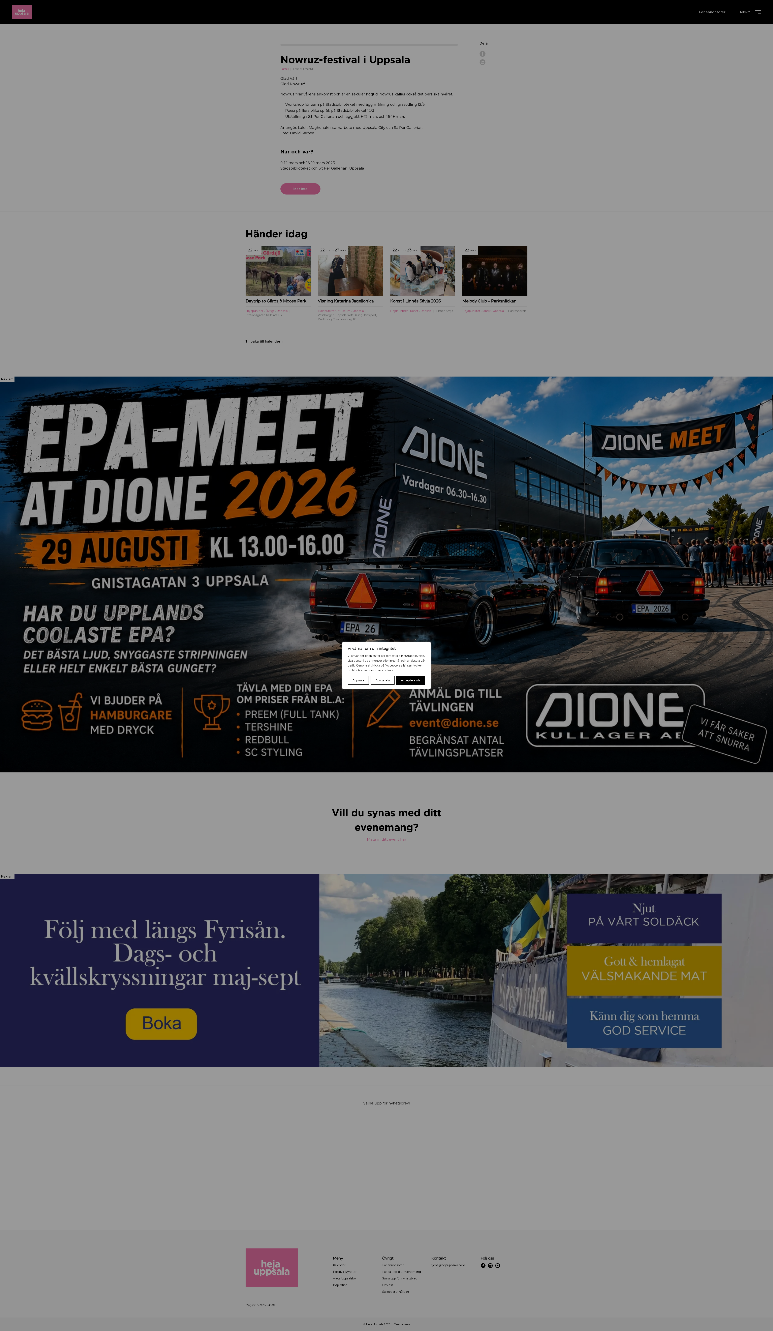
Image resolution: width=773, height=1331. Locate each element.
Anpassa (358, 680)
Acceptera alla (411, 680)
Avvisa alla (383, 680)
